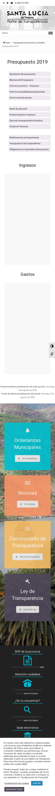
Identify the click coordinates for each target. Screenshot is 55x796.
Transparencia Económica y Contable (28, 43)
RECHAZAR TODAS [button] (14, 789)
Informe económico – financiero (24, 86)
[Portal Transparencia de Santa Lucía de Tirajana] (27, 18)
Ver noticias (29, 504)
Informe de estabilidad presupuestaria (27, 92)
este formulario (31, 693)
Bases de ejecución (18, 109)
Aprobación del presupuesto (23, 74)
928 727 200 (22, 3)
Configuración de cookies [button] (16, 783)
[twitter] (7, 3)
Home (7, 43)
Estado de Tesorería (19, 126)
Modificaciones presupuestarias (24, 137)
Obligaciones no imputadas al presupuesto (29, 149)
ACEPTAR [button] (37, 783)
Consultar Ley (29, 609)
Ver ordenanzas (29, 458)
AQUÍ (24, 764)
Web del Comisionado (30, 557)
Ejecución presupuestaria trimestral (26, 120)
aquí (42, 667)
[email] (11, 3)
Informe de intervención (21, 98)
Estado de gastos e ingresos (22, 114)
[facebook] (4, 3)
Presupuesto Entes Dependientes (25, 143)
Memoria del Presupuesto (21, 80)
